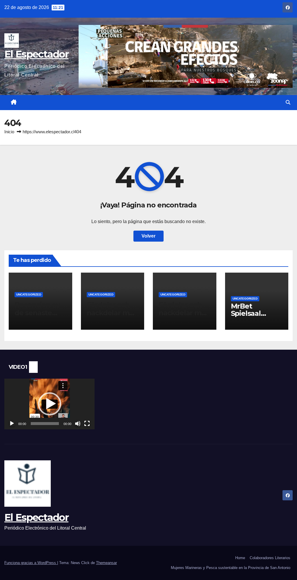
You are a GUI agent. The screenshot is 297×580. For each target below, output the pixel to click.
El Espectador (36, 54)
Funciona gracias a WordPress (30, 563)
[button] (288, 102)
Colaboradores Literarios (270, 558)
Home (240, 558)
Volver (148, 236)
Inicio (9, 131)
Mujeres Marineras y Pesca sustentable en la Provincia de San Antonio (230, 568)
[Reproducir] (12, 423)
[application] (49, 404)
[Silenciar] (78, 423)
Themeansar (106, 563)
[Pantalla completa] (87, 423)
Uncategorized (28, 294)
